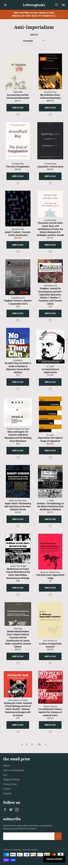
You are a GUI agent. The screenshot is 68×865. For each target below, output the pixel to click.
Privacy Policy (10, 784)
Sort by (34, 35)
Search (6, 765)
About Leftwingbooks (13, 770)
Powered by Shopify (29, 850)
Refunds (7, 793)
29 (39, 744)
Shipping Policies (11, 779)
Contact (7, 788)
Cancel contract (54, 859)
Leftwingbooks (34, 5)
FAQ (5, 775)
